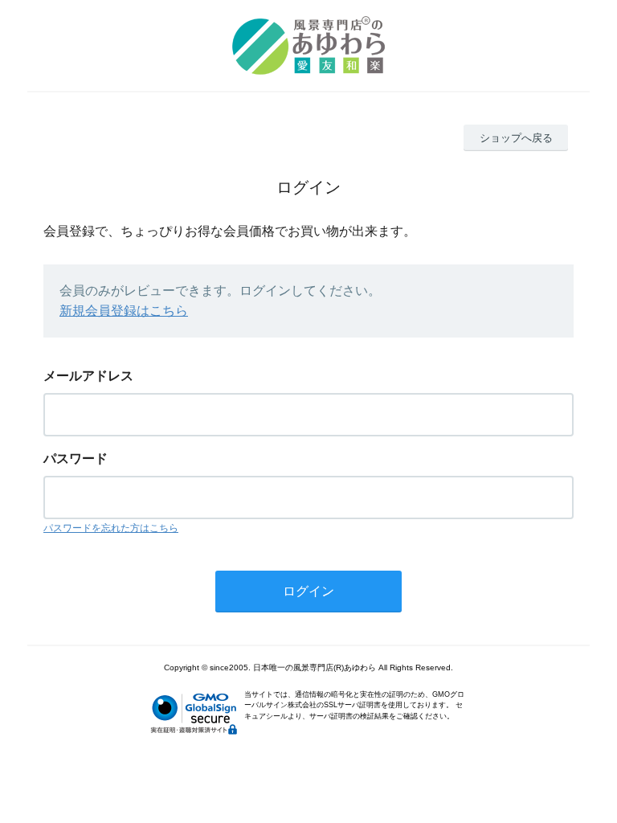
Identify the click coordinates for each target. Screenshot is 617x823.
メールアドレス (88, 376)
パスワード (75, 458)
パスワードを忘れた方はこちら (110, 528)
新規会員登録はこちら (123, 310)
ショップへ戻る (516, 138)
